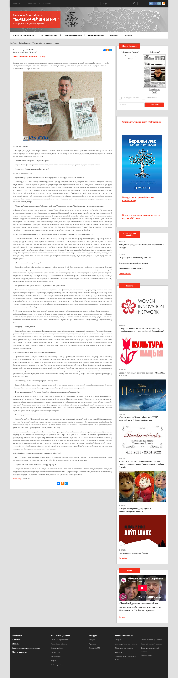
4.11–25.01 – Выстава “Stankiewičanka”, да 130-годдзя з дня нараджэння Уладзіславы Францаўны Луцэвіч (141, 464)
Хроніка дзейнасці (57, 648)
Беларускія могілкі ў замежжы (151, 644)
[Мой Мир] (110, 50)
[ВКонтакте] (104, 50)
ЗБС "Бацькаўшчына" (49, 35)
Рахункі (53, 661)
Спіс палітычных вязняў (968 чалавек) (141, 122)
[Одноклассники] (107, 50)
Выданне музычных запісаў (131, 268)
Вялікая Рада (55, 652)
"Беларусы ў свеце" (131, 98)
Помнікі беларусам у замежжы (151, 640)
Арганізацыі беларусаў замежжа (126, 644)
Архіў (130, 59)
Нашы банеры (55, 656)
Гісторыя (118, 640)
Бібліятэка (32, 3)
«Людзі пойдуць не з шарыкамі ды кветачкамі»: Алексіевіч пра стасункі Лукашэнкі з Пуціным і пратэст (140, 607)
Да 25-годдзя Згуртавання (60, 665)
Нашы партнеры (19, 652)
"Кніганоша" (152, 98)
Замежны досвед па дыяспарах (26, 648)
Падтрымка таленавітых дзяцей (133, 263)
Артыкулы (92, 644)
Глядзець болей (125, 273)
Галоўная (16, 3)
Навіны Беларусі (24, 43)
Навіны (15, 644)
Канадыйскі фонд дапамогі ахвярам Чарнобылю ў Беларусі (141, 246)
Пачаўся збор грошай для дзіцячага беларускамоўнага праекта (135, 510)
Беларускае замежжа (96, 35)
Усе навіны (123, 558)
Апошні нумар (130, 56)
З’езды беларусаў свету (59, 644)
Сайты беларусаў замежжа (124, 648)
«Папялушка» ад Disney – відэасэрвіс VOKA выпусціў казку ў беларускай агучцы (138, 418)
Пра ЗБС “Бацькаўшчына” (60, 640)
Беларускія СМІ (94, 648)
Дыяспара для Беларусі (73, 35)
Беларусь (128, 35)
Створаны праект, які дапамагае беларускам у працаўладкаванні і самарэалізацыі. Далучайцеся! (141, 329)
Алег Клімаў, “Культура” (28, 52)
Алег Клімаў (17, 479)
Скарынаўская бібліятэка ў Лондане (135, 257)
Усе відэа (122, 617)
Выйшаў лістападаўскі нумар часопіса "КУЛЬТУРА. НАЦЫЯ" (142, 374)
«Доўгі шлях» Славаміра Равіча (133, 553)
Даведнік (92, 640)
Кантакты (47, 3)
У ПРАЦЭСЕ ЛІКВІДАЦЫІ (23, 35)
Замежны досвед (146, 655)
